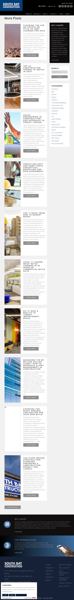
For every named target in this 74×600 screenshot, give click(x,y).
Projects (29, 14)
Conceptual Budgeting (58, 103)
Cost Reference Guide (25, 540)
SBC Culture (55, 138)
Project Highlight (56, 135)
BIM (52, 92)
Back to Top (64, 586)
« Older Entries (12, 507)
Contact (53, 14)
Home (48, 565)
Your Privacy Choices (48, 598)
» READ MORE (31, 55)
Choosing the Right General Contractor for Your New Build (33, 411)
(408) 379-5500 (67, 3)
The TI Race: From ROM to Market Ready (34, 215)
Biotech (53, 94)
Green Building (56, 119)
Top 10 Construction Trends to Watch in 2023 (33, 68)
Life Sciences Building (58, 127)
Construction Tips (57, 105)
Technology (55, 141)
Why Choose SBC (57, 143)
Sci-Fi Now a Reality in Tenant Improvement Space (31, 314)
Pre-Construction (57, 132)
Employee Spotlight (57, 108)
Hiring (53, 122)
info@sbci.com (9, 582)
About (45, 14)
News (61, 14)
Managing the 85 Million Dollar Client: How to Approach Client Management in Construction (33, 364)
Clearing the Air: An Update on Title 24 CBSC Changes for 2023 (34, 28)
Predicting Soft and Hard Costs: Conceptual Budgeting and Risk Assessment (33, 167)
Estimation (54, 111)
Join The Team (65, 565)
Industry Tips (55, 124)
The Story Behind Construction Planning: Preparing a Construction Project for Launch (34, 463)
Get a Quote (57, 25)
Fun (52, 116)
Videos (67, 14)
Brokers (53, 97)
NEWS (53, 130)
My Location (42, 6)
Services (37, 14)
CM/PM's (54, 100)
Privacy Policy (65, 583)
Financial (54, 113)
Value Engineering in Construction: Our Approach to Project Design (34, 118)
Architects (54, 89)
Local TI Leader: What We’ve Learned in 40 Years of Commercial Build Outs (34, 266)
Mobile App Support (64, 579)
